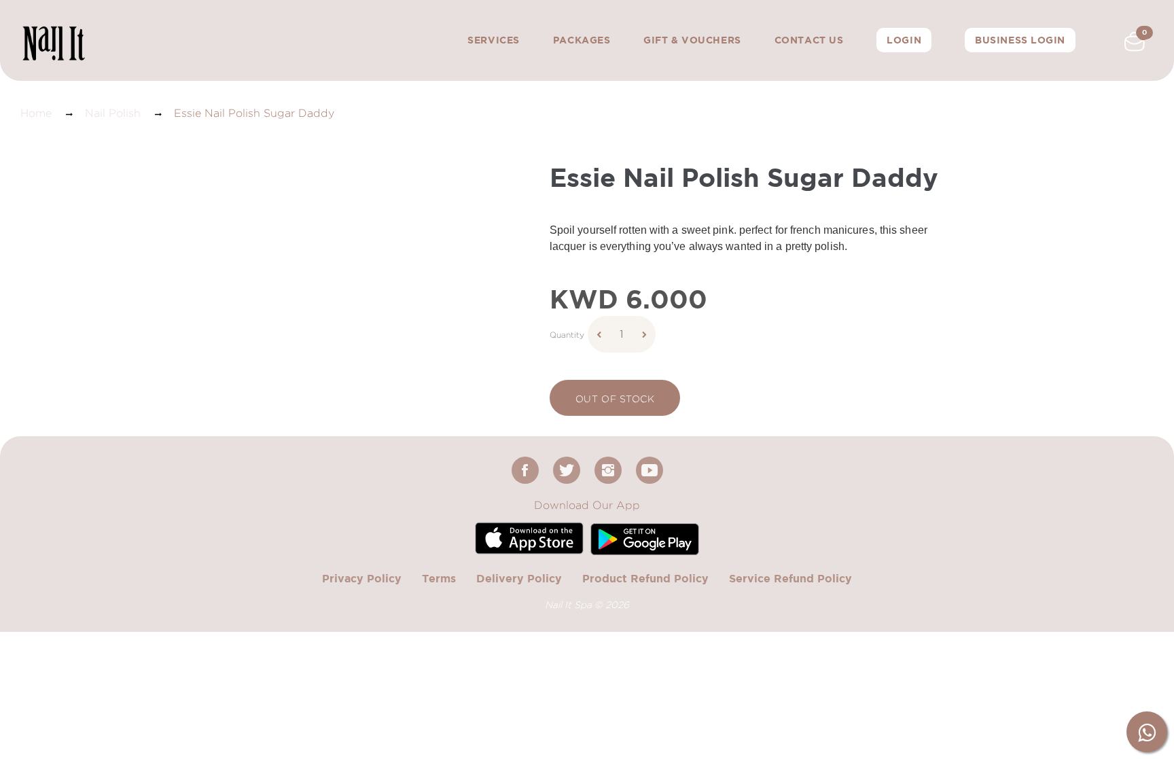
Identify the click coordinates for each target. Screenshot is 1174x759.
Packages (581, 40)
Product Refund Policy (645, 578)
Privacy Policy (362, 578)
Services (493, 40)
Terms (439, 578)
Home (36, 113)
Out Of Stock (615, 398)
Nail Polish (113, 113)
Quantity (567, 334)
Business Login (1020, 40)
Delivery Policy (519, 578)
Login (904, 40)
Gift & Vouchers (692, 40)
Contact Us (809, 40)
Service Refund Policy (790, 578)
